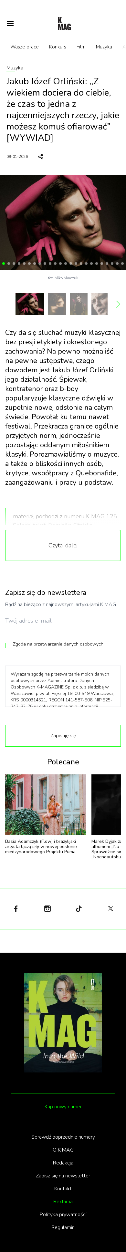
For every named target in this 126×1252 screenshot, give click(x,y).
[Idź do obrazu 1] (3, 263)
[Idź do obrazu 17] (86, 263)
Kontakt (63, 1188)
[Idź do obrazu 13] (65, 263)
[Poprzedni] (8, 304)
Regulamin (63, 1227)
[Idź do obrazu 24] (122, 263)
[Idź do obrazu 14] (70, 263)
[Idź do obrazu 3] (14, 263)
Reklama (63, 1201)
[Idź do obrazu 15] (76, 263)
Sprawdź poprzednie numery (63, 1137)
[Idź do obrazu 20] (101, 263)
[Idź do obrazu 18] (91, 263)
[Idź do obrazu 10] (50, 263)
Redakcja (63, 1162)
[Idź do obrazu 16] (81, 263)
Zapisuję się (63, 735)
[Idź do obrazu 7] (34, 263)
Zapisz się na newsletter (63, 1175)
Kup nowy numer (63, 1106)
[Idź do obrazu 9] (45, 263)
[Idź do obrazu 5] (24, 263)
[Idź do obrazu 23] (117, 263)
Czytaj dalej (63, 545)
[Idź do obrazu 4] (19, 263)
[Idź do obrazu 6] (29, 263)
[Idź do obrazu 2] (8, 263)
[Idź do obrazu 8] (39, 263)
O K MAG (63, 1150)
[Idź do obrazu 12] (60, 263)
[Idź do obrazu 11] (55, 263)
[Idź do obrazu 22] (112, 263)
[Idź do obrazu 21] (107, 263)
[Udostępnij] (40, 156)
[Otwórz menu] (10, 23)
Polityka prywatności (63, 1214)
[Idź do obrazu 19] (96, 263)
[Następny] (118, 304)
